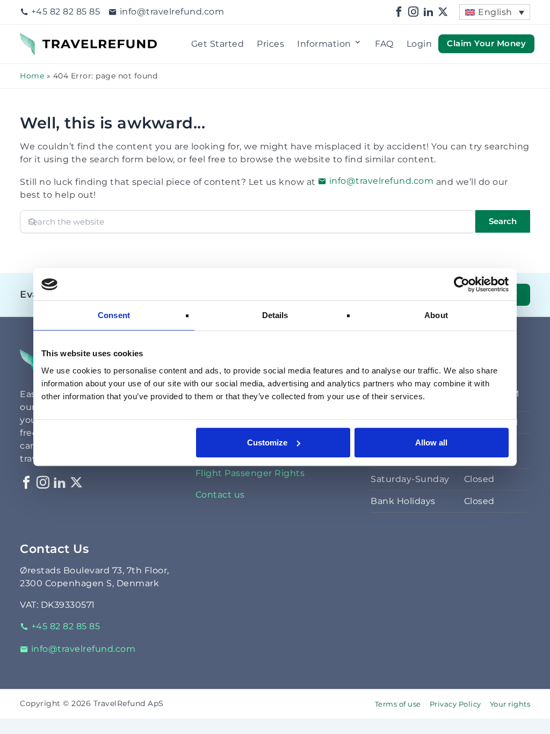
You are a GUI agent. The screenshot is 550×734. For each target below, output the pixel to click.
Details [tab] (275, 315)
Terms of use (398, 704)
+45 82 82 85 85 (65, 11)
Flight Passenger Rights (250, 473)
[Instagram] (413, 12)
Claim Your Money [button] (486, 43)
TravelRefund (50, 39)
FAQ (384, 44)
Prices (270, 44)
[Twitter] (443, 12)
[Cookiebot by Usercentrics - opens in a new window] (462, 284)
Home (32, 76)
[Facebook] (399, 12)
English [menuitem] (495, 12)
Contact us (220, 495)
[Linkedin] (428, 12)
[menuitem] (494, 12)
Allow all (431, 442)
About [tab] (436, 315)
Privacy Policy (455, 704)
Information (324, 44)
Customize (267, 442)
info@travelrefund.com (172, 11)
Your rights (510, 704)
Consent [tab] (114, 315)
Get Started (217, 44)
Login (419, 44)
